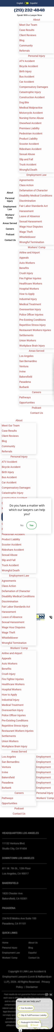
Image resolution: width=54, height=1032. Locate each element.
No (21, 525)
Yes (31, 525)
